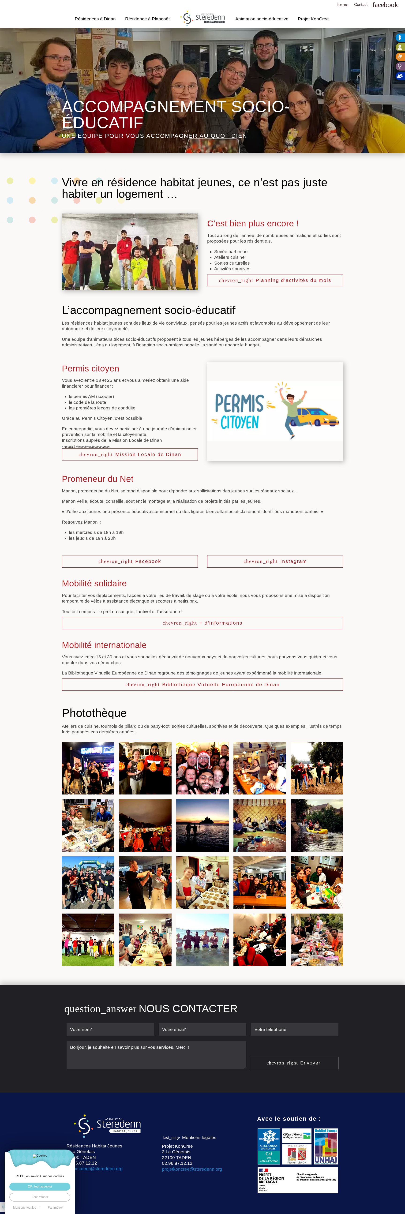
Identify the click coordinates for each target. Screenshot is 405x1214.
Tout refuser (40, 1197)
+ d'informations (221, 623)
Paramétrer (55, 1207)
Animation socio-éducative (262, 18)
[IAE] (400, 47)
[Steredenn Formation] (400, 76)
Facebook (148, 561)
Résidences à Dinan (95, 18)
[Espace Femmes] (400, 66)
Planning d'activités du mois (293, 280)
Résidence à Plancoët (147, 18)
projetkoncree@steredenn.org (192, 1169)
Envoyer (310, 1062)
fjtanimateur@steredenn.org (95, 1168)
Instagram (293, 561)
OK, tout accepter (40, 1186)
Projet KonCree (313, 18)
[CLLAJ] (400, 57)
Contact (361, 5)
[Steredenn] (400, 38)
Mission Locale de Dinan (148, 454)
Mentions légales (199, 1137)
